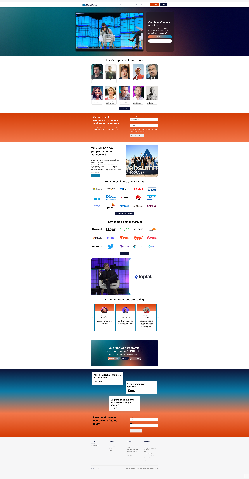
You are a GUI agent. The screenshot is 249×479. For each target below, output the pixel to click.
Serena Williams (97, 95)
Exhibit (124, 358)
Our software (112, 446)
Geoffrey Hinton (138, 95)
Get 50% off (160, 37)
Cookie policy (146, 468)
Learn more (160, 41)
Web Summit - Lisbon (131, 444)
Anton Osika (124, 73)
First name (132, 122)
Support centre (147, 444)
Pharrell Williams (138, 73)
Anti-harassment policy (149, 455)
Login (165, 1)
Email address (133, 116)
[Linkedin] (91, 468)
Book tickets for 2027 (149, 446)
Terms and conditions (130, 468)
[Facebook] (95, 468)
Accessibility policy (148, 453)
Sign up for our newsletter (150, 459)
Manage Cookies (154, 468)
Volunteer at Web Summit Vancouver (150, 449)
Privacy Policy (136, 131)
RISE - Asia (129, 455)
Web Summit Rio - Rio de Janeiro (132, 447)
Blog (145, 451)
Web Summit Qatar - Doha (132, 449)
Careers (110, 448)
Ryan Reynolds (124, 95)
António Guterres (152, 73)
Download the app (148, 457)
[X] (93, 468)
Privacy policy (139, 468)
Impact (110, 450)
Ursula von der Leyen (111, 95)
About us (111, 444)
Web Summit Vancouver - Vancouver (132, 452)
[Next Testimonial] (158, 318)
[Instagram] (98, 468)
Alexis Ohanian (111, 73)
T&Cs (144, 131)
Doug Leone (152, 95)
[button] (154, 4)
